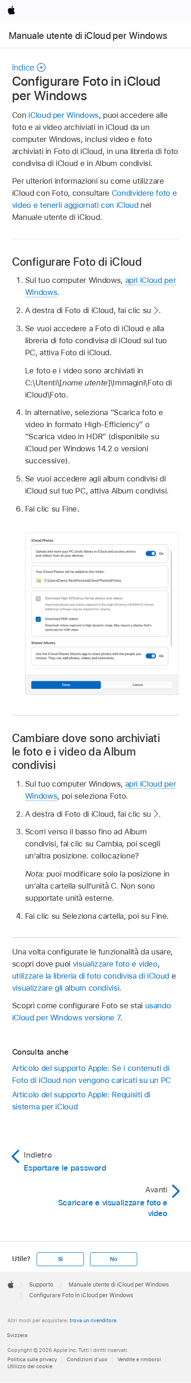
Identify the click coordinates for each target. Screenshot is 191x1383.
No (113, 1259)
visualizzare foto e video (115, 963)
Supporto (41, 1284)
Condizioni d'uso (87, 1359)
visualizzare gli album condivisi (66, 987)
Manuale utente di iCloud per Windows (88, 35)
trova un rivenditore (93, 1320)
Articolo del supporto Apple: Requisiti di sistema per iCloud (81, 1100)
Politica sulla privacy (32, 1359)
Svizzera (17, 1335)
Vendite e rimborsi (139, 1359)
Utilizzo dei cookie (29, 1366)
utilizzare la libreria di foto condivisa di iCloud (90, 975)
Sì (60, 1259)
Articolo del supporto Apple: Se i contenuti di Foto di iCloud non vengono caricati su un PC (91, 1074)
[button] (29, 67)
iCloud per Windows (63, 115)
